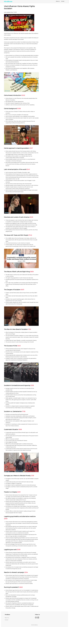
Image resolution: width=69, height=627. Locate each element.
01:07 (31, 148)
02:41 (28, 169)
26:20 (21, 587)
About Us (7, 617)
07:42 (30, 235)
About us (58, 1)
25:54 (26, 572)
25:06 (18, 549)
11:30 (29, 329)
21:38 (32, 475)
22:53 (18, 492)
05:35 (31, 217)
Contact (62, 1)
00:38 (19, 108)
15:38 (32, 385)
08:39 (32, 271)
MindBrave (8, 1)
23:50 (5, 518)
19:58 (20, 429)
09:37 (22, 289)
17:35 (23, 411)
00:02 (23, 95)
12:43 (19, 346)
